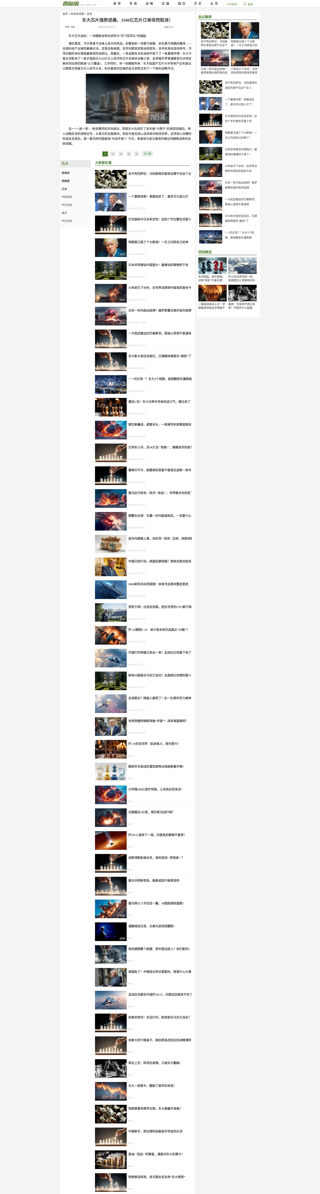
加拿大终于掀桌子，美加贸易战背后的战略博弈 (159, 1040)
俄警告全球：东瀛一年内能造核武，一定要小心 (159, 515)
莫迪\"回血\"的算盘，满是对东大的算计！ (156, 1154)
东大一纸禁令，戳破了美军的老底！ (152, 1085)
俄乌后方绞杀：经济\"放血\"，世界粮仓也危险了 (160, 493)
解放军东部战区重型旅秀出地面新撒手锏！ (156, 766)
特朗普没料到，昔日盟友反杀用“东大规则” (156, 1177)
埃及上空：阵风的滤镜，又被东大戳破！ (155, 1063)
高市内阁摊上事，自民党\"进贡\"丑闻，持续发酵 (160, 538)
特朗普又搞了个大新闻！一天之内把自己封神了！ (244, 45)
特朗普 (66, 181)
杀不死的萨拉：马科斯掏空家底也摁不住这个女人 (214, 45)
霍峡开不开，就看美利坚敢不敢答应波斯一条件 (159, 470)
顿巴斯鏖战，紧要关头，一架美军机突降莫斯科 (159, 424)
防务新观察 (77, 13)
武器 (166, 3)
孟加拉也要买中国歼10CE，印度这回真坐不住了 (160, 994)
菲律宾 (66, 173)
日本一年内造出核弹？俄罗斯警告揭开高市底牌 (214, 73)
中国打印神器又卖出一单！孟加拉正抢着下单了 (159, 652)
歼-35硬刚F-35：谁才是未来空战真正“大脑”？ (158, 629)
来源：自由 (70, 27)
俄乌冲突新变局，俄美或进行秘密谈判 (153, 880)
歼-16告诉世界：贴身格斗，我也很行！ (154, 743)
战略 (150, 3)
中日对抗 (67, 205)
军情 (134, 3)
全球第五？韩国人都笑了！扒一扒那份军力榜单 (159, 698)
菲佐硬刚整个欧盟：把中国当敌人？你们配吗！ (159, 949)
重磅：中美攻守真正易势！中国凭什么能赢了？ (241, 308)
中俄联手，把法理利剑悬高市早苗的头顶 (155, 1131)
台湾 (214, 3)
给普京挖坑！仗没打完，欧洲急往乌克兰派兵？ (159, 1017)
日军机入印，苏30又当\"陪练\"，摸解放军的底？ (160, 447)
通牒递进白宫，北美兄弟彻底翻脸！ (152, 926)
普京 (64, 213)
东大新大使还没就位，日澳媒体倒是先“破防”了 (159, 356)
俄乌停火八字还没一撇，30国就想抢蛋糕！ (156, 903)
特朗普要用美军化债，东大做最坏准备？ (155, 1108)
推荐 (117, 3)
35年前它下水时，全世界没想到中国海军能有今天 (244, 73)
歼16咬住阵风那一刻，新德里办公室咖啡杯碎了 (241, 280)
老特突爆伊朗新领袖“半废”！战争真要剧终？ (158, 721)
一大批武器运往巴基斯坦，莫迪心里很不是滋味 (159, 333)
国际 (182, 3)
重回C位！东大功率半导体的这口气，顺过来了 (159, 401)
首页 (65, 13)
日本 (64, 189)
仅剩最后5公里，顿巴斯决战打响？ (151, 812)
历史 (198, 3)
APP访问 (232, 4)
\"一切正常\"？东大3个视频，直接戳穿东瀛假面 (160, 379)
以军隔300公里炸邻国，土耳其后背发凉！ (156, 789)
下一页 (147, 154)
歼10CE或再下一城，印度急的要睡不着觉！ (157, 835)
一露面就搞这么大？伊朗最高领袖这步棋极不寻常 (211, 308)
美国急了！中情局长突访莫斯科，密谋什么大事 (159, 971)
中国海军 (67, 197)
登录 (250, 4)
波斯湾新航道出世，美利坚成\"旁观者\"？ (156, 857)
